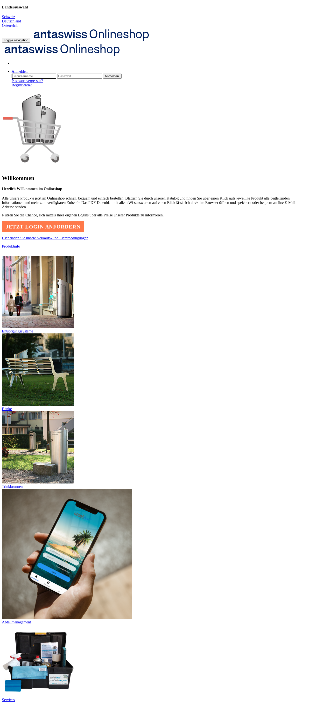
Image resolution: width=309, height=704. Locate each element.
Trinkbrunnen (12, 486)
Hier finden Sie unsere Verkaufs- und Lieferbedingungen (45, 238)
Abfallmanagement (16, 622)
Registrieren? (22, 85)
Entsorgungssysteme (17, 331)
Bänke (7, 409)
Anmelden (112, 76)
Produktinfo (11, 246)
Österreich (10, 25)
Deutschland (11, 21)
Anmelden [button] (20, 71)
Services (8, 700)
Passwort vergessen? (27, 81)
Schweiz (8, 17)
